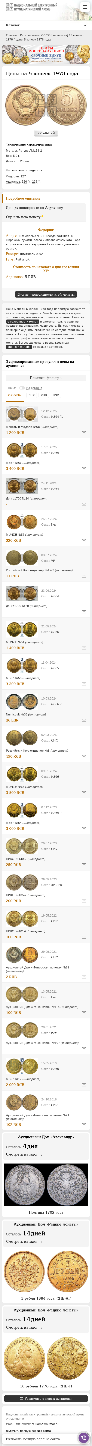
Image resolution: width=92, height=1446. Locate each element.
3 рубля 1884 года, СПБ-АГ (46, 1298)
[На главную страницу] (31, 7)
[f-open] (84, 1438)
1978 (9, 39)
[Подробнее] (22, 414)
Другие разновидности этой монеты (46, 294)
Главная (12, 35)
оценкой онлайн (19, 346)
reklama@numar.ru (45, 1424)
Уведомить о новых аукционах (48, 1398)
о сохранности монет (22, 321)
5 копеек (77, 35)
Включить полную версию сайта (28, 1430)
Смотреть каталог (22, 1154)
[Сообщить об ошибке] (84, 432)
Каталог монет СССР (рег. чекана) (44, 35)
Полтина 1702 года (46, 1212)
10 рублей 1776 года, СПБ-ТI (46, 1386)
